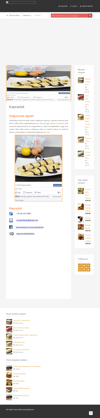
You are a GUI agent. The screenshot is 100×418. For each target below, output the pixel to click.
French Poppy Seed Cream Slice (87, 121)
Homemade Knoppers (21, 388)
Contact (37, 15)
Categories (26, 15)
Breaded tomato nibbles (88, 208)
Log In (74, 6)
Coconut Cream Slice (88, 155)
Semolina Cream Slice (88, 82)
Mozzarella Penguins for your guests (27, 366)
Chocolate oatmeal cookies (88, 238)
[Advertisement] (50, 39)
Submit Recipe (87, 6)
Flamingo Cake (88, 139)
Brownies (88, 218)
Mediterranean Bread (88, 226)
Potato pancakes (19, 374)
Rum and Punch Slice (87, 100)
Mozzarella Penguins (21, 395)
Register (63, 6)
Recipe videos (14, 15)
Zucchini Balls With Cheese (88, 193)
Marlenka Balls (19, 381)
